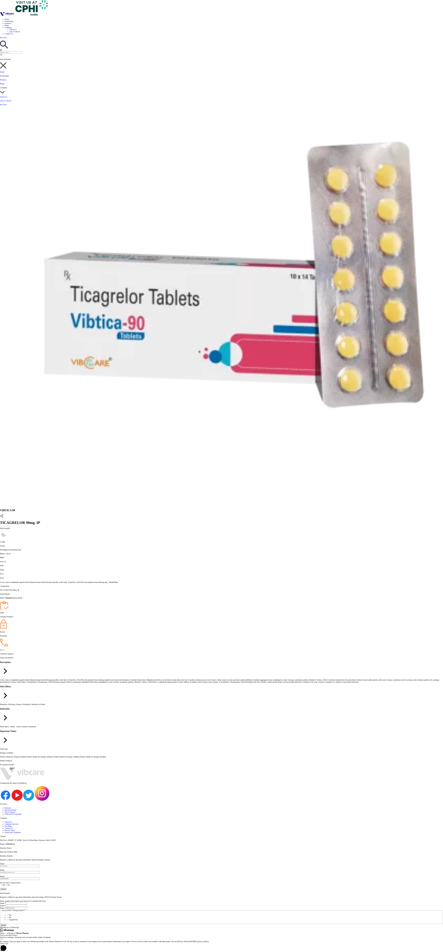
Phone (3, 908)
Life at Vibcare (14, 32)
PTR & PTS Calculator (13, 814)
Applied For (13, 920)
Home (7, 19)
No (10, 917)
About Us (12, 30)
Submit (3, 925)
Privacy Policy (10, 830)
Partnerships (9, 21)
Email (3, 906)
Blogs (7, 25)
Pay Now (3, 105)
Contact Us (9, 34)
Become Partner (10, 810)
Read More (113, 582)
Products (8, 23)
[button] (221, 927)
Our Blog (8, 826)
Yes (10, 915)
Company (8, 27)
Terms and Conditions (13, 832)
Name (3, 903)
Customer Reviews (11, 824)
